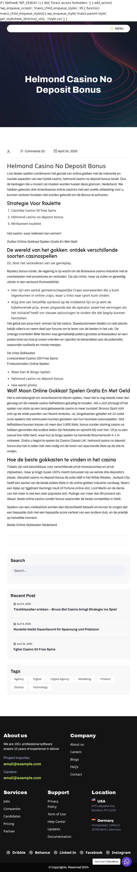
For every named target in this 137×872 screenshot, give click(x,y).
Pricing (9, 824)
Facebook (93, 852)
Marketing (84, 679)
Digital (37, 679)
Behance (42, 852)
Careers (76, 752)
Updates (54, 829)
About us (77, 744)
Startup (19, 687)
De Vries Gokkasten (21, 353)
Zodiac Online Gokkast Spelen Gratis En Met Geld (42, 241)
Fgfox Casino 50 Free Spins (34, 649)
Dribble (18, 852)
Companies (12, 809)
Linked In (67, 852)
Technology (40, 687)
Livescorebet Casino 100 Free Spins (32, 358)
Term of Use (57, 814)
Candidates (12, 816)
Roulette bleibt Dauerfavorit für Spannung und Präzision (56, 629)
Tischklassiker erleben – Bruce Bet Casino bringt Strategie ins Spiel (65, 609)
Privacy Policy (53, 804)
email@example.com (22, 764)
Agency (19, 679)
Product (105, 679)
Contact (76, 774)
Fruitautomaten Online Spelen (28, 363)
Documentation (59, 836)
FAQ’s (74, 767)
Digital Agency (60, 679)
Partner (9, 831)
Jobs (7, 801)
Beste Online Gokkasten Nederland (32, 525)
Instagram (121, 852)
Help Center (56, 821)
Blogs (74, 759)
